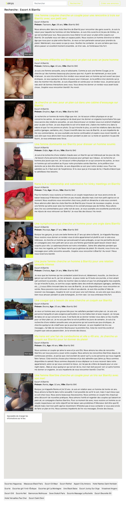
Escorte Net (21, 493)
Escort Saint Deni (36, 498)
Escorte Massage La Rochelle (80, 493)
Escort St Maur (51, 484)
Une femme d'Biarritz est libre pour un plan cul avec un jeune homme (76, 59)
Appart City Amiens (82, 484)
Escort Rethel (66, 484)
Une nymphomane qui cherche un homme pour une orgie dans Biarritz (77, 223)
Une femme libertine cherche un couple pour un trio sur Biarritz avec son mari (76, 377)
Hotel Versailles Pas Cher (16, 498)
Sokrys (10, 3)
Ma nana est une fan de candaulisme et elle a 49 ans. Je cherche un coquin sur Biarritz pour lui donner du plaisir (76, 338)
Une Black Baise (70, 488)
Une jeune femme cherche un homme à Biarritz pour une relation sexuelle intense (74, 263)
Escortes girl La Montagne (50, 488)
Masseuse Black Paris (33, 484)
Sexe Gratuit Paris (57, 493)
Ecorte (7, 488)
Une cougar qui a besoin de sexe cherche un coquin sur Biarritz (73, 300)
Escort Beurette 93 (103, 493)
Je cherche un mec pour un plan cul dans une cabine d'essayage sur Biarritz (76, 104)
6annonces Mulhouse (37, 493)
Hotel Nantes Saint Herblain (105, 484)
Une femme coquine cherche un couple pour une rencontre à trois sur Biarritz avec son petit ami (77, 17)
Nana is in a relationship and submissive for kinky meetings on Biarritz (77, 183)
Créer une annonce (110, 3)
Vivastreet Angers (109, 488)
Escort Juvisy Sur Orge (89, 488)
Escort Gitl (9, 493)
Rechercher (75, 3)
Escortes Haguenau (13, 484)
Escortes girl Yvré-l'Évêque (24, 488)
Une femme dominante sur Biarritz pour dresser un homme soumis (75, 144)
